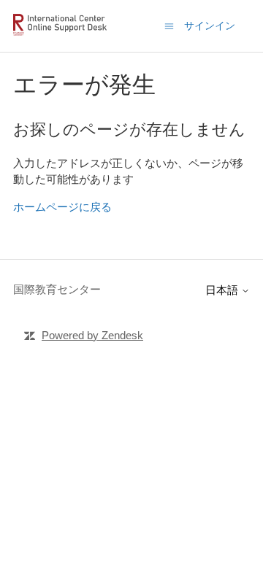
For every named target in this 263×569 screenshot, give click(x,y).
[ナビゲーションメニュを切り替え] (169, 25)
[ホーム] (62, 33)
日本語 (223, 290)
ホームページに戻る (62, 207)
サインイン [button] (209, 25)
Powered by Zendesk (92, 335)
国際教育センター (57, 289)
